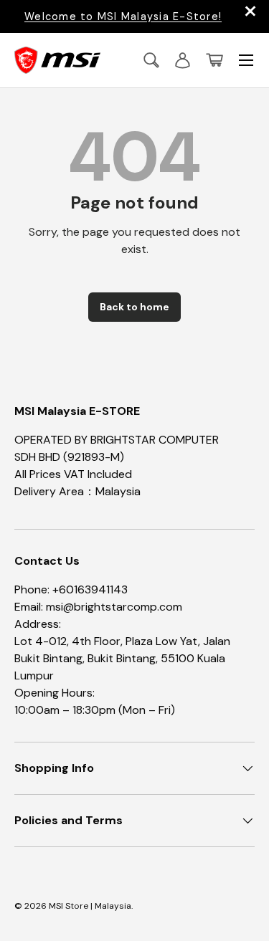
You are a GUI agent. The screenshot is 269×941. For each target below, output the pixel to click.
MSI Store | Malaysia (90, 906)
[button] (214, 60)
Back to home (134, 306)
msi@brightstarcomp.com (114, 606)
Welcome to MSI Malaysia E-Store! (123, 16)
